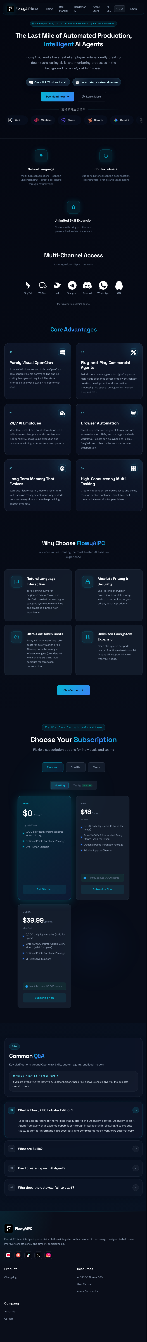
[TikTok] (28, 1255)
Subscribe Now (102, 889)
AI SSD (109, 8)
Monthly (59, 785)
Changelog (10, 1277)
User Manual (63, 8)
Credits (75, 767)
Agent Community (87, 1291)
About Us (9, 1311)
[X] (38, 1255)
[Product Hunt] (18, 1255)
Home (34, 8)
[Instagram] (48, 1255)
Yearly (82, 785)
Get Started (44, 889)
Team (96, 767)
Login (133, 8)
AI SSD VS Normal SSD (90, 1277)
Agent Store (96, 8)
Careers (8, 1318)
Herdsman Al (80, 8)
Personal (52, 767)
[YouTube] (8, 1255)
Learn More (93, 96)
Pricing (49, 8)
